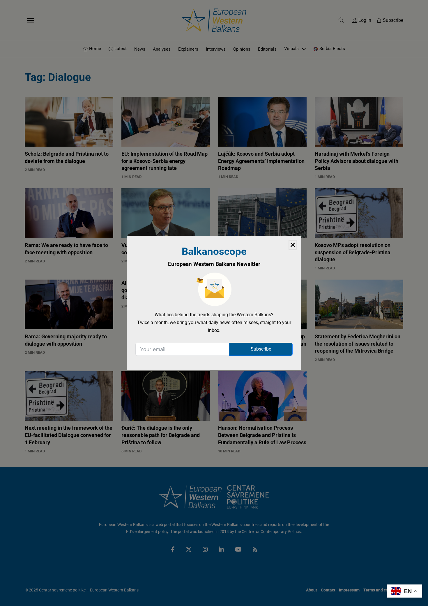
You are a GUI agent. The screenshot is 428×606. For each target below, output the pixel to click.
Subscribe (261, 349)
